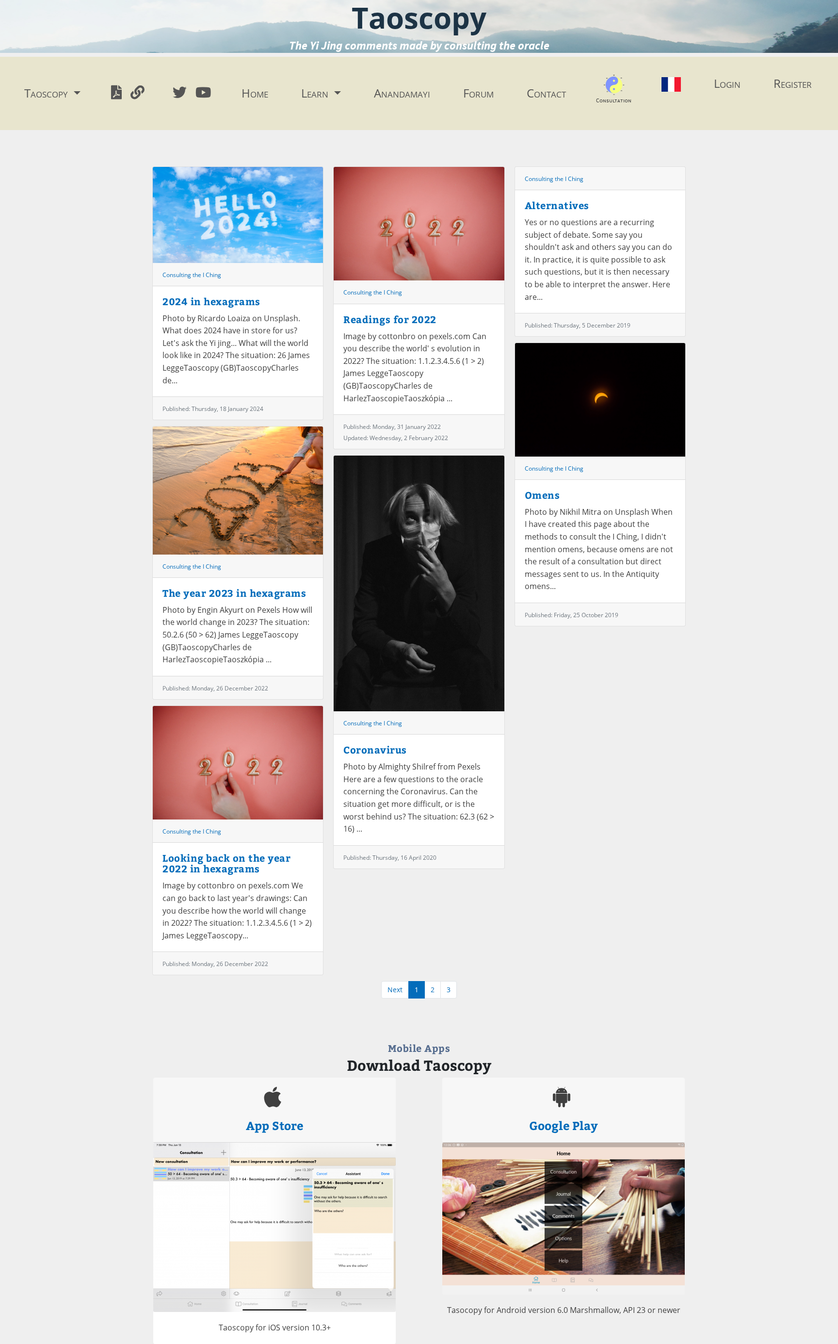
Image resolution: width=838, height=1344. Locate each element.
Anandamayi (402, 93)
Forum (478, 93)
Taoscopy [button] (47, 93)
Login (727, 83)
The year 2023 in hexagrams (234, 592)
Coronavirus (375, 749)
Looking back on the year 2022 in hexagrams (226, 863)
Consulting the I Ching (191, 275)
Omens (542, 494)
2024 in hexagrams (211, 301)
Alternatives (557, 205)
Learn (316, 93)
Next (395, 989)
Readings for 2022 (389, 319)
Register (793, 83)
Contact (546, 93)
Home (255, 93)
